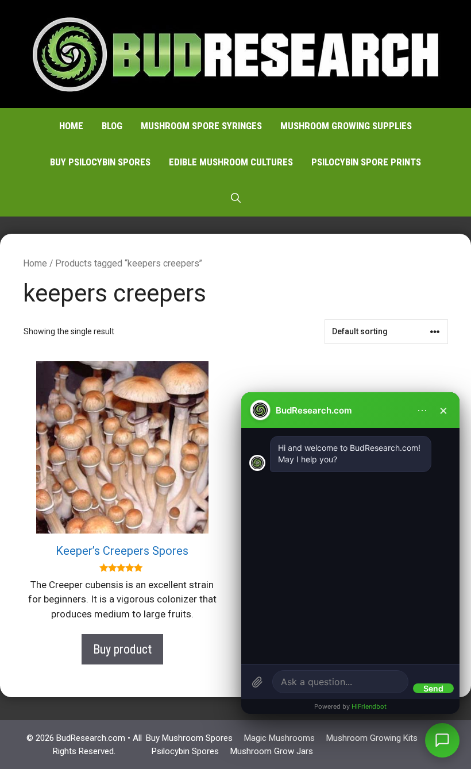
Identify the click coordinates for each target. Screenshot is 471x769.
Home (71, 126)
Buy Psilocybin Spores (100, 162)
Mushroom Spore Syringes (201, 126)
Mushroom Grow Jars (271, 751)
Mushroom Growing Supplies (346, 126)
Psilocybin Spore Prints (366, 162)
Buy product (122, 649)
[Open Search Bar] (236, 198)
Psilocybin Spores (185, 751)
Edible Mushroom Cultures (231, 162)
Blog (112, 126)
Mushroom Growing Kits (372, 738)
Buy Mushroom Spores (189, 738)
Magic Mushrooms (279, 738)
